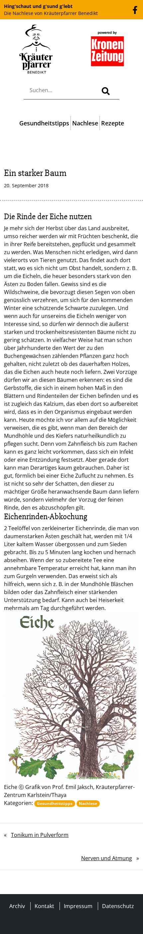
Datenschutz (118, 906)
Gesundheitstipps (44, 123)
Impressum (78, 906)
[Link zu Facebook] (135, 9)
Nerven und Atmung (106, 858)
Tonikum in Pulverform (40, 835)
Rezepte (112, 123)
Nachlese (85, 123)
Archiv (17, 906)
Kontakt (44, 906)
